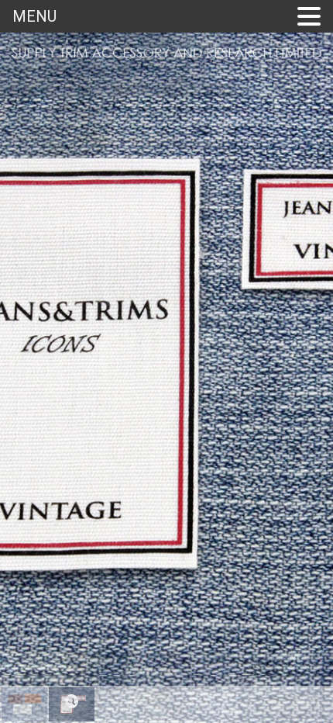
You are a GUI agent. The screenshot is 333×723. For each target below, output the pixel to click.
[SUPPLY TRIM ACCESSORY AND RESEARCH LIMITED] (166, 55)
